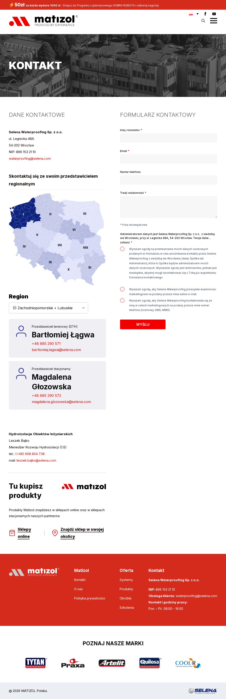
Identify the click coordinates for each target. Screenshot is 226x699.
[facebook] (205, 14)
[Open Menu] (213, 20)
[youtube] (214, 14)
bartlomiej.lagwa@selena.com (56, 350)
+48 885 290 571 (46, 343)
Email (124, 151)
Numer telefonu (130, 172)
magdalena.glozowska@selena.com (61, 401)
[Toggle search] (203, 20)
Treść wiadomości (133, 193)
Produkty (126, 589)
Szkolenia (127, 607)
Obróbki (126, 598)
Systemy (126, 580)
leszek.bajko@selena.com (36, 460)
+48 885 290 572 (46, 395)
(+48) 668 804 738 (30, 454)
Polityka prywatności (89, 598)
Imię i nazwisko (131, 130)
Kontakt (79, 580)
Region (18, 296)
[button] (193, 14)
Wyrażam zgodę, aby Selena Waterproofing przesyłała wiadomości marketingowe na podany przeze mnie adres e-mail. (172, 292)
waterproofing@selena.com (30, 158)
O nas (78, 589)
